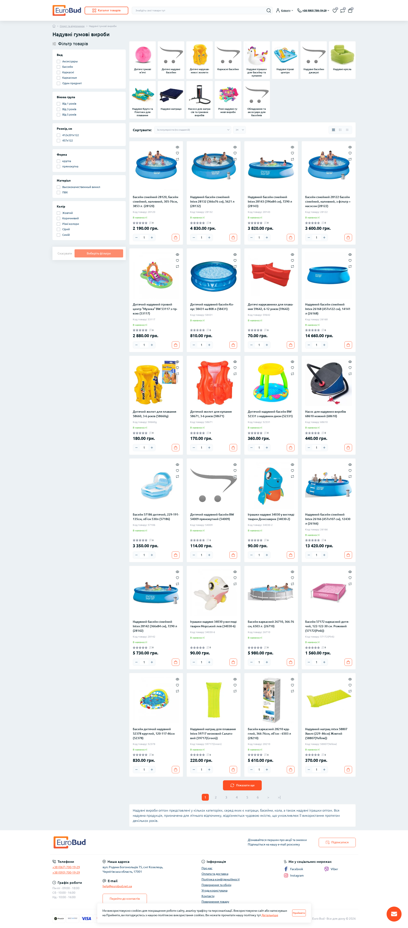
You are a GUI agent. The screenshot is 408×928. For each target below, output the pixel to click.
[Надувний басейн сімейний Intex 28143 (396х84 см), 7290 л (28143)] (271, 168)
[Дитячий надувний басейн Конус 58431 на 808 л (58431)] (213, 275)
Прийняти (299, 912)
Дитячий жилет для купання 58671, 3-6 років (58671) (211, 414)
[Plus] (151, 237)
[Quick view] (177, 147)
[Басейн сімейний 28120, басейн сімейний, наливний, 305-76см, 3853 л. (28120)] (156, 168)
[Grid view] (333, 130)
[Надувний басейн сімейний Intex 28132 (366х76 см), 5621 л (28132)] (213, 168)
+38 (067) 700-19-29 (66, 867)
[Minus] (136, 237)
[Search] (269, 10)
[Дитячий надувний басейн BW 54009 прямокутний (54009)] (213, 485)
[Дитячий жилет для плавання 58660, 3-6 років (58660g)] (156, 382)
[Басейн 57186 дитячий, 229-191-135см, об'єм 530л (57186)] (156, 485)
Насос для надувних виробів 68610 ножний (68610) (325, 414)
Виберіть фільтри (99, 253)
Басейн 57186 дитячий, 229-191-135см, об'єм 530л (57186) (156, 517)
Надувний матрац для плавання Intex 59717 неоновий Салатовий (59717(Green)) (213, 733)
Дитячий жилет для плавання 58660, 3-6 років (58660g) (154, 414)
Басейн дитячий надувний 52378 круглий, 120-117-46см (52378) (154, 733)
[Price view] (347, 130)
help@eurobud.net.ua (117, 886)
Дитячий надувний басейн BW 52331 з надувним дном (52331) (270, 414)
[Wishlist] (177, 153)
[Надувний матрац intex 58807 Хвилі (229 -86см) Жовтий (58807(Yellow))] (328, 700)
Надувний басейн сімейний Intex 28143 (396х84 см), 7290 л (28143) (270, 201)
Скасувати (65, 253)
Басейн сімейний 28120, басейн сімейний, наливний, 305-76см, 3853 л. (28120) (155, 201)
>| (279, 797)
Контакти (208, 896)
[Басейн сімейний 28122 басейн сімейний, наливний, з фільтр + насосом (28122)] (328, 168)
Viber (334, 869)
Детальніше (270, 915)
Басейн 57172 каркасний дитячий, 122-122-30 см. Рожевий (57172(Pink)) (327, 626)
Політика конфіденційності (221, 879)
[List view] (340, 130)
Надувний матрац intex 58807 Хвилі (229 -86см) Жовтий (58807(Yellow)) (326, 733)
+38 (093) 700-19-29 (66, 872)
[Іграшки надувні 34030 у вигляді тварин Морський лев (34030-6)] (213, 592)
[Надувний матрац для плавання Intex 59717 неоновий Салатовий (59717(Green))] (213, 700)
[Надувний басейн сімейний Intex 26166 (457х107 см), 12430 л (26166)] (328, 485)
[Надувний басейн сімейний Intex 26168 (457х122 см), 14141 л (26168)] (328, 275)
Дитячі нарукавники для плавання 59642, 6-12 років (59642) (270, 307)
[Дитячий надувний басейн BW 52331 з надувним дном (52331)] (271, 382)
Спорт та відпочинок (72, 26)
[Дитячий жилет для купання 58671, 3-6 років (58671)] (213, 382)
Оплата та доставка (215, 873)
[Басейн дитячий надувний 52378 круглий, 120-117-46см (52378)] (156, 700)
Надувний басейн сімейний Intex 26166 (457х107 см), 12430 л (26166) (327, 519)
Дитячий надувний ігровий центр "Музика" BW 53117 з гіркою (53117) (155, 309)
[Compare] (177, 159)
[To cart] (175, 237)
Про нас (207, 868)
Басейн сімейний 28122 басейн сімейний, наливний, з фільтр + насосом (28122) (328, 201)
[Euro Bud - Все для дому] (127, 842)
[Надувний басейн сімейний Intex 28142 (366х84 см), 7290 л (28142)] (156, 592)
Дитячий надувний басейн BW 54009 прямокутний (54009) (212, 517)
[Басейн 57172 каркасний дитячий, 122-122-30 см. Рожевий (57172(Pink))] (328, 592)
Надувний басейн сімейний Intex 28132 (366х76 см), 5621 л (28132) (212, 201)
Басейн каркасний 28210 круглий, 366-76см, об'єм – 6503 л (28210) (269, 733)
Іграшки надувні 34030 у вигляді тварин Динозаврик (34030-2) (271, 517)
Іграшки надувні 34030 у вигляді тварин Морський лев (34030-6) (213, 624)
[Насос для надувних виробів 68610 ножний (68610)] (328, 382)
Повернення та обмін (216, 885)
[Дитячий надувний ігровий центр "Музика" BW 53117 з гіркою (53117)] (156, 275)
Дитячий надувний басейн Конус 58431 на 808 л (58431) (212, 307)
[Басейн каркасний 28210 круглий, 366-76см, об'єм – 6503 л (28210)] (271, 700)
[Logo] (66, 10)
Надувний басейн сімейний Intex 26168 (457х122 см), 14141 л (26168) (327, 309)
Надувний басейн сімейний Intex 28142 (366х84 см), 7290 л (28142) (155, 626)
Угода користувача (214, 890)
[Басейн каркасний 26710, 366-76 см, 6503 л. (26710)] (271, 592)
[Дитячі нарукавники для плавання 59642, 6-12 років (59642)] (271, 275)
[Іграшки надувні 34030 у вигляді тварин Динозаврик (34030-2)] (271, 485)
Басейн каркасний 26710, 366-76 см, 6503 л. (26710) (271, 624)
